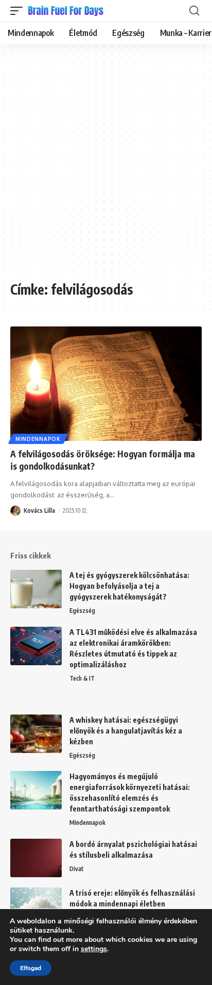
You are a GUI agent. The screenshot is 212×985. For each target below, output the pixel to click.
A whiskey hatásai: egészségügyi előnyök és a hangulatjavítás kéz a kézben (125, 731)
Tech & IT (82, 678)
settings (94, 949)
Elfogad (30, 968)
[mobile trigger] (19, 11)
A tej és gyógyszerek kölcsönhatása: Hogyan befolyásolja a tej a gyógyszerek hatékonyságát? (129, 586)
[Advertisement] (106, 167)
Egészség (82, 610)
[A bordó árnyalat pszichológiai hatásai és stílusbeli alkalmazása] (36, 858)
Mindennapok (38, 439)
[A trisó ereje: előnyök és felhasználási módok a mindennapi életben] (36, 906)
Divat (76, 869)
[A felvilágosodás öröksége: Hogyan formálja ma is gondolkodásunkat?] (106, 383)
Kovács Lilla (39, 510)
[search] (194, 11)
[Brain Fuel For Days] (66, 11)
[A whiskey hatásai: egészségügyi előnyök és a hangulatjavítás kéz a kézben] (36, 733)
